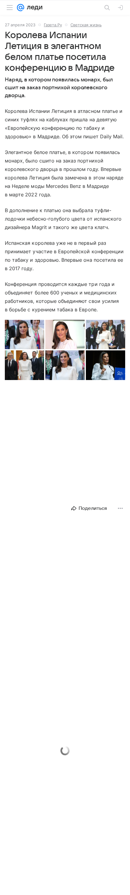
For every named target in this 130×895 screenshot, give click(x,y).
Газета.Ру (53, 24)
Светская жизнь (86, 24)
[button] (24, 334)
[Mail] (20, 7)
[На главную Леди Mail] (33, 7)
